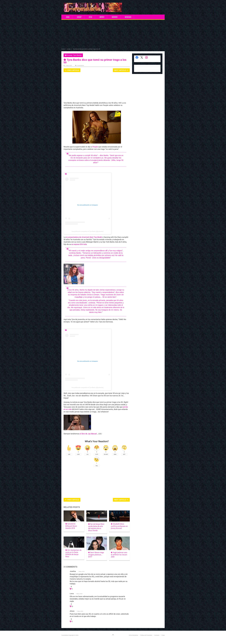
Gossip (79, 17)
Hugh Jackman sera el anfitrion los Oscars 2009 (119, 554)
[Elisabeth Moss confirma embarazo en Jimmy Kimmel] (119, 516)
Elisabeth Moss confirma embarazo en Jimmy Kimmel (119, 526)
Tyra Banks (77, 55)
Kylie (90, 17)
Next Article (120, 70)
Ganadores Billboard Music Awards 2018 (71, 526)
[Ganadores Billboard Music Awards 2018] (74, 515)
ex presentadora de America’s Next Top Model (84, 237)
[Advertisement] (113, 34)
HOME (67, 17)
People (95, 147)
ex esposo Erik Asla (79, 244)
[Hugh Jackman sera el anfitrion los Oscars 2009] (119, 543)
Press (163, 635)
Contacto (156, 635)
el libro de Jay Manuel (88, 434)
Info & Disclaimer (133, 635)
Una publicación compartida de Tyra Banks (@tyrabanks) (87, 231)
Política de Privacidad (146, 635)
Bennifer (114, 17)
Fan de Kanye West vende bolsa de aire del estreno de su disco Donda (96, 527)
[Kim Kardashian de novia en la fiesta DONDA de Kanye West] (74, 542)
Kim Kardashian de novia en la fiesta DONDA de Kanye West (73, 553)
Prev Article (73, 70)
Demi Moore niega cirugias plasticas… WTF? (96, 554)
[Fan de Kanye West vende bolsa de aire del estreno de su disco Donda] (96, 516)
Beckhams (128, 17)
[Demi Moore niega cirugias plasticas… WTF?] (96, 543)
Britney (102, 17)
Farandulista (64, 635)
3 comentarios (80, 65)
